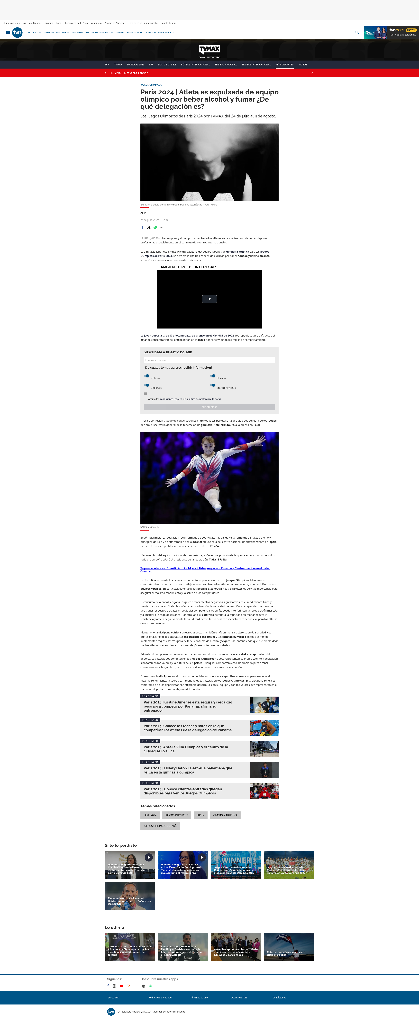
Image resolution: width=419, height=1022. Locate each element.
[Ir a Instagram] (115, 986)
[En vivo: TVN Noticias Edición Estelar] (375, 32)
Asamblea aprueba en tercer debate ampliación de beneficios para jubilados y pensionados (236, 952)
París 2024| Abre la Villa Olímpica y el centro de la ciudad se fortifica (186, 749)
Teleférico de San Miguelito (142, 23)
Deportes (61, 32)
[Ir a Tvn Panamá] (17, 32)
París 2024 (150, 815)
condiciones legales (171, 399)
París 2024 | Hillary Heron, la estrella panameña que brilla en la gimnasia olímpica (188, 770)
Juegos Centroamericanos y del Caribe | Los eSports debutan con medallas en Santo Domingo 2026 (234, 870)
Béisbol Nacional (226, 64)
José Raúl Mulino (31, 23)
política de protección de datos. (204, 399)
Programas (133, 32)
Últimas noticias (11, 23)
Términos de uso (199, 997)
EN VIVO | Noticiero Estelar (129, 73)
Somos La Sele (167, 64)
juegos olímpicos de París (160, 825)
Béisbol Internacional (256, 64)
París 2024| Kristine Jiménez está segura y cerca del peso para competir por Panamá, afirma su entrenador (188, 706)
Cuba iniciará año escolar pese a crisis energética (286, 953)
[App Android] (151, 986)
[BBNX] (111, 1012)
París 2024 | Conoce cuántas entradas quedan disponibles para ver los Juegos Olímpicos (183, 791)
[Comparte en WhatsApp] (155, 227)
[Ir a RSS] (129, 986)
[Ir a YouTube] (122, 986)
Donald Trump (168, 23)
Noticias (33, 32)
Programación (166, 32)
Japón (200, 815)
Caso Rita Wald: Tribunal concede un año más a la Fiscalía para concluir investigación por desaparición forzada (130, 950)
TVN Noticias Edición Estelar (403, 34)
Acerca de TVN (239, 997)
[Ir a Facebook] (108, 986)
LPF (151, 64)
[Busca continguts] (357, 32)
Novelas (120, 32)
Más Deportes (285, 64)
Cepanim (48, 23)
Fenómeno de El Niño (76, 23)
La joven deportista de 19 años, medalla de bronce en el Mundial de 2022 (187, 335)
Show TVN (49, 32)
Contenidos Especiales (97, 32)
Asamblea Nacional (115, 23)
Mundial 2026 (135, 64)
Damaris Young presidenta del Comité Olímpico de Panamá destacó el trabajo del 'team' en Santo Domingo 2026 (127, 868)
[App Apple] (144, 986)
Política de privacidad (160, 997)
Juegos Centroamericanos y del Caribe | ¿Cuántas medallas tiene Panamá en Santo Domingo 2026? (287, 870)
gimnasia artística (237, 251)
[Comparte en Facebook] (142, 227)
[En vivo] (392, 29)
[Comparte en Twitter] (149, 227)
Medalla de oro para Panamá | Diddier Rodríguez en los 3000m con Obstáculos (129, 901)
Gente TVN (150, 32)
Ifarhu (59, 23)
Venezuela (96, 23)
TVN (107, 64)
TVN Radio (77, 32)
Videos (303, 64)
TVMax (118, 64)
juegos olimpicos (176, 815)
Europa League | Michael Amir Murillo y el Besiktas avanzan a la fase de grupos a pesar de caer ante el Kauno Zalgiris (182, 950)
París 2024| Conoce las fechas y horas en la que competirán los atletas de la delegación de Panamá (188, 728)
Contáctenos (279, 997)
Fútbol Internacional (195, 64)
